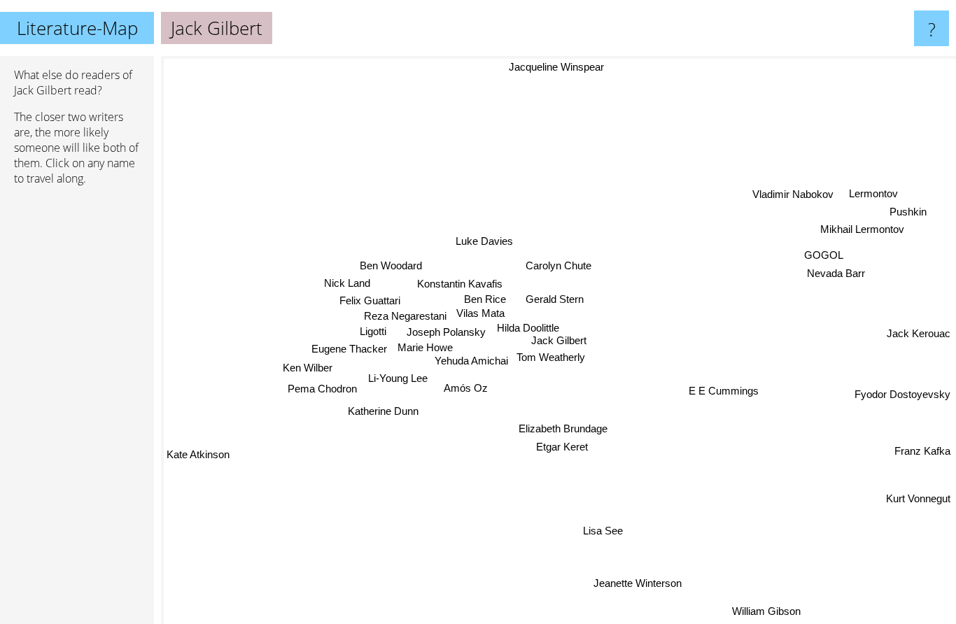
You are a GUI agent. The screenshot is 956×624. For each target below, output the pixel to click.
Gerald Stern (555, 298)
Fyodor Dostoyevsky (902, 396)
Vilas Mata (480, 313)
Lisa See (595, 531)
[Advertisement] (77, 411)
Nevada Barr (836, 274)
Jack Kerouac (918, 335)
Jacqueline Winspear (548, 65)
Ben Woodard (391, 265)
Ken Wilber (308, 368)
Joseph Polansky (447, 333)
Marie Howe (426, 350)
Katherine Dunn (383, 410)
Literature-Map (77, 28)
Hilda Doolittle (529, 328)
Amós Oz (465, 387)
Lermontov (874, 194)
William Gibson (771, 608)
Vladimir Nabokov (794, 196)
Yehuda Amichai (473, 366)
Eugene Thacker (349, 349)
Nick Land (348, 282)
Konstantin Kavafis (461, 283)
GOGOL (824, 256)
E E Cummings (721, 394)
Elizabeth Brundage (560, 428)
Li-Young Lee (397, 372)
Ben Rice (485, 299)
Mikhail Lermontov (864, 230)
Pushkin (909, 212)
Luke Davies (485, 240)
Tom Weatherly (554, 357)
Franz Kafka (922, 452)
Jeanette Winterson (628, 587)
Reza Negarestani (405, 316)
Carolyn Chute (558, 265)
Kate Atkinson (198, 452)
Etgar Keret (563, 446)
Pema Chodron (322, 390)
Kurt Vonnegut (918, 499)
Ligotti (373, 332)
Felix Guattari (369, 300)
